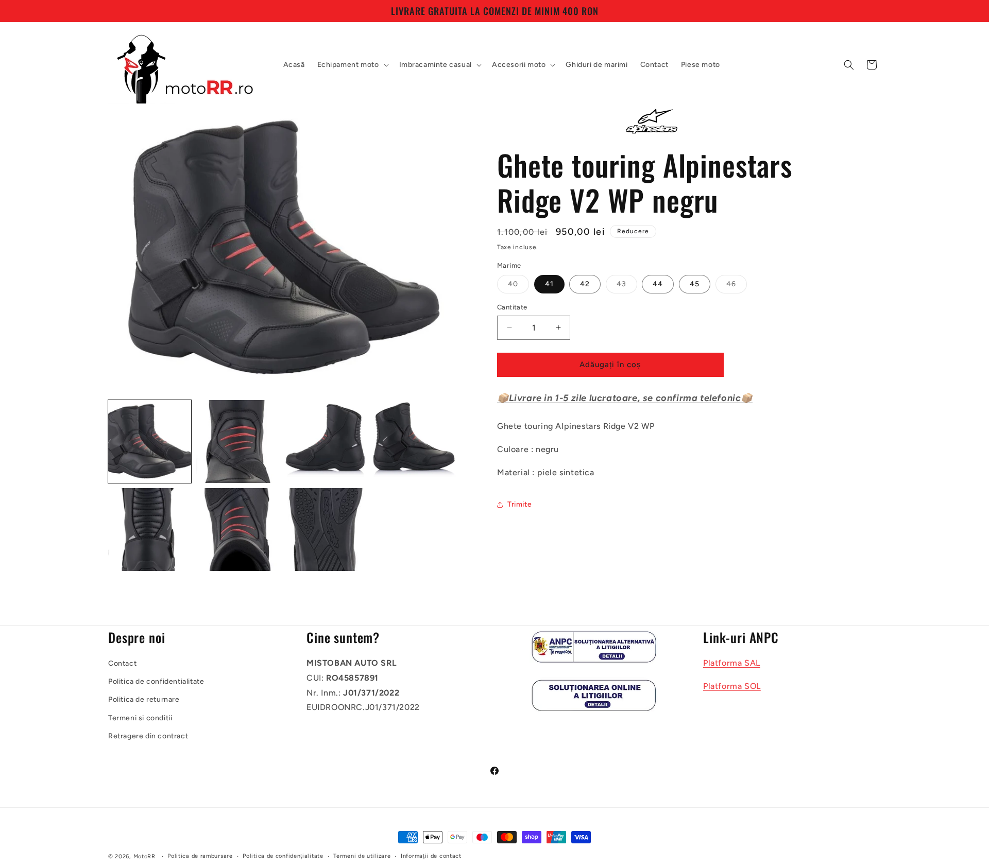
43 (627, 286)
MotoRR (144, 856)
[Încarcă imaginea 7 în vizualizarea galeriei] (326, 529)
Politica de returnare (144, 699)
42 (585, 284)
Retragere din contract (148, 735)
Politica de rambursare (199, 856)
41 (549, 284)
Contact (122, 663)
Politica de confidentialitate (156, 681)
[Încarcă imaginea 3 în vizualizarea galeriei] (326, 441)
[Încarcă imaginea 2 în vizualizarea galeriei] (237, 441)
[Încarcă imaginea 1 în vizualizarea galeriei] (149, 441)
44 (658, 284)
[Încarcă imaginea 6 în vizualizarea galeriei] (237, 529)
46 (736, 286)
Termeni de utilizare (361, 856)
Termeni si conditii (140, 717)
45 (695, 284)
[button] (352, 65)
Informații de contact (431, 856)
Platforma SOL (732, 685)
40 (518, 286)
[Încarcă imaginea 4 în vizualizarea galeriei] (414, 441)
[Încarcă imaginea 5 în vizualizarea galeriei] (149, 529)
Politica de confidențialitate (283, 856)
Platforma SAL (731, 662)
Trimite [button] (519, 504)
